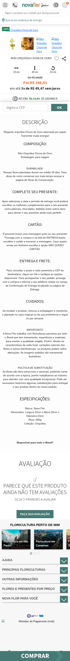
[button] (56, 5)
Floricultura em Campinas (45, 543)
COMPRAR (35, 656)
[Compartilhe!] (64, 58)
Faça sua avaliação (35, 514)
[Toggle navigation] (5, 5)
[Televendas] (15, 5)
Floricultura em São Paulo (16, 543)
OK (59, 107)
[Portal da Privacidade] (35, 615)
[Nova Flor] (35, 5)
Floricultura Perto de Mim (35, 525)
